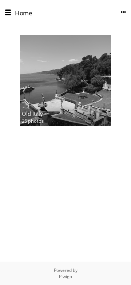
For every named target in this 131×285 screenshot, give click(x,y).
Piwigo (65, 276)
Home (23, 13)
